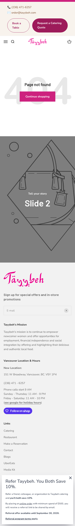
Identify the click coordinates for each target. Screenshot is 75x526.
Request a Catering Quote (49, 25)
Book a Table (16, 25)
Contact (8, 450)
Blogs (7, 457)
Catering (9, 431)
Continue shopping (37, 96)
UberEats (9, 463)
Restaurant (10, 437)
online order (25, 503)
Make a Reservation (16, 444)
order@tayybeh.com (23, 12)
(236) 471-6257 (21, 7)
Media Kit (9, 470)
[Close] (70, 478)
